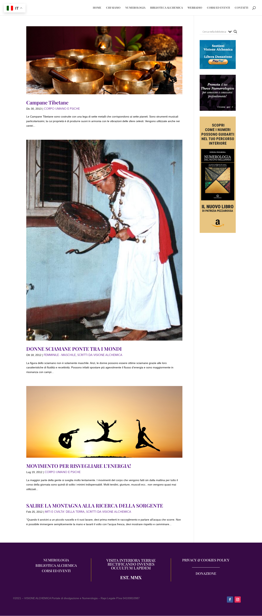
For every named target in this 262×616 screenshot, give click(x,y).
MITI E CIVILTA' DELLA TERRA (65, 512)
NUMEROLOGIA (135, 7)
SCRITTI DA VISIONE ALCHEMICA (99, 355)
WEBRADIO (195, 7)
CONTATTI (241, 7)
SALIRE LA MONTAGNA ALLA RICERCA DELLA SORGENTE (94, 505)
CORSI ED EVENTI (218, 7)
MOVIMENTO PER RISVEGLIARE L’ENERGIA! (78, 465)
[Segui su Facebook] (230, 599)
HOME (97, 7)
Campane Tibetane (47, 102)
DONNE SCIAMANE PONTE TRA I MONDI (74, 348)
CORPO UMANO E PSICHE (62, 109)
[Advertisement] (218, 308)
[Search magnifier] (235, 31)
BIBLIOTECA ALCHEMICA (166, 7)
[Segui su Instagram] (238, 599)
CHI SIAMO (113, 7)
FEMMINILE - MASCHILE (60, 355)
